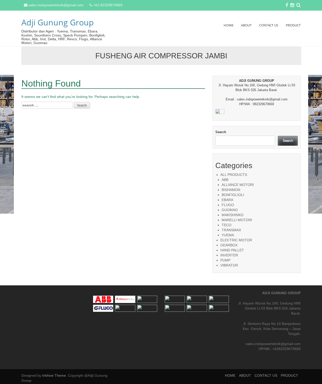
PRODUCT (293, 25)
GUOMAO (230, 210)
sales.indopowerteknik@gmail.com (56, 5)
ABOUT (246, 25)
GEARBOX (228, 245)
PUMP (225, 260)
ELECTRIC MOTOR (236, 240)
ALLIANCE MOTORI (238, 185)
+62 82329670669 (108, 5)
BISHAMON (231, 190)
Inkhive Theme (54, 375)
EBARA (227, 200)
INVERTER (229, 255)
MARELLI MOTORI (237, 220)
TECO (226, 225)
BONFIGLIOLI (233, 195)
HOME (228, 25)
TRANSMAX (231, 230)
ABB (225, 180)
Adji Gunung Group (57, 22)
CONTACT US (268, 25)
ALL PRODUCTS (233, 175)
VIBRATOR (229, 265)
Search (220, 132)
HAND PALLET (232, 250)
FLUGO (228, 205)
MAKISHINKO (233, 215)
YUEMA (228, 235)
